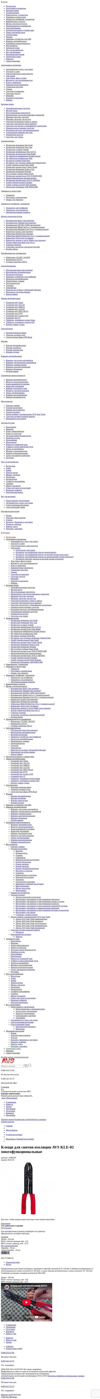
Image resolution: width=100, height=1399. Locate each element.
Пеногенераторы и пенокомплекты (30, 1009)
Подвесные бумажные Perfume (18, 172)
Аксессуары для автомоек (26, 1011)
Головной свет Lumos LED (17, 316)
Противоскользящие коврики (18, 212)
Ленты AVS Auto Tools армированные (31, 919)
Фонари (9, 37)
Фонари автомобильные (16, 345)
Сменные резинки (13, 245)
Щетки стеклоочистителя (16, 24)
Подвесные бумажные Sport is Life (20, 169)
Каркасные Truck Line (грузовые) (19, 238)
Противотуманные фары (16, 333)
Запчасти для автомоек (25, 1013)
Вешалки (9, 429)
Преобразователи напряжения (18, 26)
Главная (9, 1126)
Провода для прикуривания (17, 391)
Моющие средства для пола (17, 117)
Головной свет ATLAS (15, 305)
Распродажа (11, 6)
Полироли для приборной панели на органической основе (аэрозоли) (44, 557)
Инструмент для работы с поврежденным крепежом (37, 908)
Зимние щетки (12, 473)
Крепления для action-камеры (18, 292)
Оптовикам (10, 1109)
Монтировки (21, 890)
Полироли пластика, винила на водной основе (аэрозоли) (40, 559)
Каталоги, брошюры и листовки (19, 522)
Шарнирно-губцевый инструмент (30, 884)
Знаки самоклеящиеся (15, 431)
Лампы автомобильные (15, 32)
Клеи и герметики (13, 82)
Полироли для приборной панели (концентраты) (36, 552)
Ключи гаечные (22, 864)
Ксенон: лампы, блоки (15, 324)
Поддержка (10, 1115)
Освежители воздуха (14, 135)
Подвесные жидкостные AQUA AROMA (23, 180)
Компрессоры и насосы (15, 21)
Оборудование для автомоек (17, 501)
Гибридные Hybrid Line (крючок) (19, 234)
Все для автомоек (13, 52)
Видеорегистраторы (14, 274)
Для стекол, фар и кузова (16, 78)
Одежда (9, 520)
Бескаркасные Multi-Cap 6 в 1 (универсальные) (25, 227)
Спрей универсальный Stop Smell (20, 165)
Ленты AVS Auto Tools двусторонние (31, 923)
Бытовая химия (12, 11)
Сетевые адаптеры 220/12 (16, 262)
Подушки (10, 458)
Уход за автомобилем (14, 50)
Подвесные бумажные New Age (19, 147)
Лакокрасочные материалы (17, 85)
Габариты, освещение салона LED (20, 322)
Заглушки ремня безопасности (18, 436)
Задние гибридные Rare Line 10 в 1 (20, 243)
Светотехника (12, 35)
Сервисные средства (14, 87)
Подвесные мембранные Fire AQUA (21, 152)
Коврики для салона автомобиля (19, 360)
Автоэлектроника (13, 28)
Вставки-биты (21, 853)
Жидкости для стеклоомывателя (19, 80)
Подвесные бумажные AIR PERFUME (22, 187)
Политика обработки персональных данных (66, 1376)
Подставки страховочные (16, 197)
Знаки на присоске (13, 434)
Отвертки (20, 873)
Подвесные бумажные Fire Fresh (19, 145)
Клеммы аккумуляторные (16, 395)
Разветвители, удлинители (17, 15)
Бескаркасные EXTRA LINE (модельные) (23, 225)
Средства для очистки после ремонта (21, 124)
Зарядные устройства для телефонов (21, 277)
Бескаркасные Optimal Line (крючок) (21, 223)
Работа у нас (11, 1334)
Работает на (6, 1395)
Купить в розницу (38, 1119)
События (9, 1346)
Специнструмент (13, 412)
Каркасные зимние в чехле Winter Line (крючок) (26, 240)
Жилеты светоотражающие (17, 382)
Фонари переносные (14, 350)
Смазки (9, 89)
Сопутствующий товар (15, 507)
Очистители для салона (25, 550)
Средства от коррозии (15, 91)
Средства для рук (13, 93)
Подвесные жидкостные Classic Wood (21, 167)
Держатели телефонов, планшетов (20, 19)
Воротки (19, 851)
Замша (8, 470)
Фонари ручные (12, 352)
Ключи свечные (22, 866)
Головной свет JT (13, 318)
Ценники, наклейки (14, 529)
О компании (11, 1102)
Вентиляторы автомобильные (18, 272)
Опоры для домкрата (14, 200)
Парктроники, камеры (15, 281)
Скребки (9, 484)
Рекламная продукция (15, 54)
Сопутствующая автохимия (17, 505)
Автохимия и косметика (16, 8)
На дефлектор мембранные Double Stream (23, 156)
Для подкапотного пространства (19, 74)
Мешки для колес (13, 475)
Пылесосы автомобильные (17, 279)
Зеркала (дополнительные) (17, 453)
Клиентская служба (23, 1119)
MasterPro (10, 96)
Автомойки (20, 1018)
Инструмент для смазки (25, 912)
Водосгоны (10, 466)
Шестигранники (22, 886)
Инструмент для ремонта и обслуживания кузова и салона (40, 901)
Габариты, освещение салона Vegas (20, 320)
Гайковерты (20, 858)
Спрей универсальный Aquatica (19, 183)
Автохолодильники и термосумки (20, 30)
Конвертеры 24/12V (14, 260)
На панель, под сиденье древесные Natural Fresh (26, 163)
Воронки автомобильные (16, 380)
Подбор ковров (12, 371)
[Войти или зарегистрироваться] (1, 1098)
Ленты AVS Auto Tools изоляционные (31, 926)
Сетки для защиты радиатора (18, 456)
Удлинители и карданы (25, 882)
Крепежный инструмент (16, 419)
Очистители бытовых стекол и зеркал (21, 122)
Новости (9, 1104)
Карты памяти (12, 294)
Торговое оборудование (16, 518)
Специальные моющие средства (19, 132)
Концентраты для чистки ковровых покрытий (25, 115)
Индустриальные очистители (18, 113)
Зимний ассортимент (14, 98)
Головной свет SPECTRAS (17, 311)
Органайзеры (11, 440)
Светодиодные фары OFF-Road (19, 337)
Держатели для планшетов (17, 210)
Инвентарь (20, 1029)
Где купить (10, 1111)
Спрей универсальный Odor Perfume (21, 185)
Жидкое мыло (11, 111)
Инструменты (11, 46)
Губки (8, 468)
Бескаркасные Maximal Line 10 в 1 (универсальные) (27, 229)
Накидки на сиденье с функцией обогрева (23, 290)
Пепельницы (11, 442)
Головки (19, 855)
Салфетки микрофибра (15, 481)
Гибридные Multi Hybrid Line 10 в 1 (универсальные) (28, 236)
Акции (9, 1107)
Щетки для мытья (13, 486)
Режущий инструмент (25, 877)
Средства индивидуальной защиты (20, 416)
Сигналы (9, 285)
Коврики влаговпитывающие (18, 367)
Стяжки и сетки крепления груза (19, 447)
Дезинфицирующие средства (18, 108)
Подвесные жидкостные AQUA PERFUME (24, 176)
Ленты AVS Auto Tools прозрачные (30, 928)
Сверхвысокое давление (26, 1016)
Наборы (9, 100)
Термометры (11, 288)
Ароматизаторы (12, 13)
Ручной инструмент (14, 408)
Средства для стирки (14, 137)
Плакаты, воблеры (13, 524)
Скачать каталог (7, 1122)
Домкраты (10, 195)
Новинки (10, 59)
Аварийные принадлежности (18, 43)
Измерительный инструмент (27, 860)
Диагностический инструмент (28, 897)
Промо (8, 516)
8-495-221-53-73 (7, 1361)
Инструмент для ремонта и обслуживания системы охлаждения (42, 910)
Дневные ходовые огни (15, 335)
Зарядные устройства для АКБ (18, 39)
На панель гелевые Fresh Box (18, 161)
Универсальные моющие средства (20, 128)
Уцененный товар (13, 57)
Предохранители (13, 283)
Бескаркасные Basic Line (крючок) (20, 221)
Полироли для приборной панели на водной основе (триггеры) (42, 555)
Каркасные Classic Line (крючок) (19, 232)
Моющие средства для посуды (18, 119)
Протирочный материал (26, 1027)
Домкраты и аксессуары (16, 17)
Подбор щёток (12, 249)
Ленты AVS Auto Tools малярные (29, 921)
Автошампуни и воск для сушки (19, 69)
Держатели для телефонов (17, 208)
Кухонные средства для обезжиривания (22, 130)
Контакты (10, 1113)
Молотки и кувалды (24, 871)
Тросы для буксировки (15, 393)
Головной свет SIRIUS (15, 307)
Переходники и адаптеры (26, 875)
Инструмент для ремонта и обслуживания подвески (37, 904)
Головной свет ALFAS (15, 309)
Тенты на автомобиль (15, 449)
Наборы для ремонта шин (16, 388)
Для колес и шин (13, 72)
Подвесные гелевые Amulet (17, 150)
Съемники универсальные (27, 915)
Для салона (10, 76)
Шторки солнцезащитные (16, 451)
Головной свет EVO (14, 314)
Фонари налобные (13, 348)
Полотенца (10, 477)
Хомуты (19, 937)
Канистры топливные (15, 386)
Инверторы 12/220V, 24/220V (18, 257)
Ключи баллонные (23, 862)
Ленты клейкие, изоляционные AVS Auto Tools (25, 414)
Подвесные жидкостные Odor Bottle (21, 154)
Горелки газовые (13, 405)
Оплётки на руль (13, 438)
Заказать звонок (7, 1119)
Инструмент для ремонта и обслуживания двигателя (37, 899)
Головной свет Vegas (14, 303)
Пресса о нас (11, 1340)
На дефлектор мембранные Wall (19, 158)
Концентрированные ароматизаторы (21, 178)
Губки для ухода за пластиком (18, 488)
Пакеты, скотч (12, 526)
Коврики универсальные (16, 365)
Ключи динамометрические (27, 869)
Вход (4, 1098)
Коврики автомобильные (16, 41)
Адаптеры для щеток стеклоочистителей (23, 247)
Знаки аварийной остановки (18, 384)
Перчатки (20, 932)
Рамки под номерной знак (17, 445)
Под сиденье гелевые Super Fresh (19, 174)
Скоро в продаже (13, 61)
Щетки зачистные (23, 888)
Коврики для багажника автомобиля (21, 363)
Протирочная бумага (14, 492)
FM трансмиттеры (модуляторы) (19, 270)
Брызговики (11, 427)
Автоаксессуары (13, 48)
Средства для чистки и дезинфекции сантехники (26, 126)
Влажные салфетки (14, 490)
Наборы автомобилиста (15, 397)
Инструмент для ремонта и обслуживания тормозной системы (42, 906)
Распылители (11, 479)
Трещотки (20, 880)
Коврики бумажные (14, 369)
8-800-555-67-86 (7, 1353)
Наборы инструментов (15, 410)
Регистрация (12, 1098)
